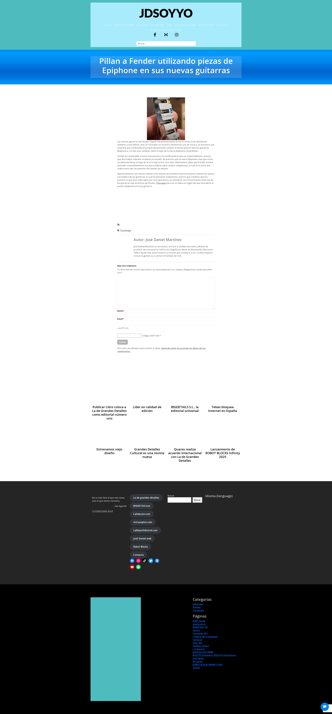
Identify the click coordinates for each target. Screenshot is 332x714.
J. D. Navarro (222, 25)
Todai (169, 25)
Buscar (171, 495)
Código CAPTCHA (150, 335)
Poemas (197, 607)
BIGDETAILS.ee (141, 505)
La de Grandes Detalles (185, 25)
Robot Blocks (140, 546)
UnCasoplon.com (142, 522)
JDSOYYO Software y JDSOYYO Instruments (214, 655)
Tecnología (125, 230)
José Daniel (142, 25)
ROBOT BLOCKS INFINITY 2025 (166, 30)
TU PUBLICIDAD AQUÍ (102, 511)
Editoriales (198, 604)
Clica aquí (161, 183)
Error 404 (197, 642)
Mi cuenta (198, 661)
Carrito (196, 630)
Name (120, 311)
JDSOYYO (166, 13)
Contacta (108, 25)
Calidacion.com (141, 514)
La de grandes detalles (146, 497)
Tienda (196, 667)
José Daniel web (142, 538)
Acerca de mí (199, 624)
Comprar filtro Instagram (205, 636)
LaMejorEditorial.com (145, 530)
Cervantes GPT (157, 25)
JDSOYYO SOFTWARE (125, 25)
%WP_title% (199, 621)
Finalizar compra (201, 646)
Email (120, 319)
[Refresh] (135, 328)
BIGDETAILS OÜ (206, 25)
